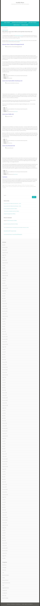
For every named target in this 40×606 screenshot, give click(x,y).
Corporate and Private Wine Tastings (19, 22)
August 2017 (4, 438)
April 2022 (3, 298)
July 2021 (3, 321)
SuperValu (27, 186)
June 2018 (4, 413)
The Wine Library (24, 24)
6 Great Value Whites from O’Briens (12, 223)
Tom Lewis (5, 227)
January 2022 (4, 306)
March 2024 (4, 270)
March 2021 (4, 331)
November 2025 (4, 247)
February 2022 (4, 303)
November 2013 (4, 550)
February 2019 (4, 392)
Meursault (14, 186)
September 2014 (5, 525)
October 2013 (4, 553)
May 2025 (3, 257)
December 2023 (5, 272)
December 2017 (5, 428)
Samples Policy (17, 24)
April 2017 (3, 448)
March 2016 (4, 481)
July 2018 (3, 410)
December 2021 (5, 308)
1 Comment (4, 187)
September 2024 (5, 262)
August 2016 (4, 469)
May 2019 (3, 385)
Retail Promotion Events (6, 582)
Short (3, 585)
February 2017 (4, 453)
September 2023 (5, 275)
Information (4, 570)
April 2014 (3, 537)
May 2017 (3, 446)
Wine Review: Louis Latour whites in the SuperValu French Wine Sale (17, 31)
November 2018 (4, 400)
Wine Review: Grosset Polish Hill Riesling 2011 (15, 234)
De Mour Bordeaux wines (19, 35)
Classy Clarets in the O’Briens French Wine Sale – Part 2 (12, 203)
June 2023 (4, 280)
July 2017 (3, 441)
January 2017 (4, 456)
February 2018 (4, 423)
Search (5, 195)
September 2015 (5, 494)
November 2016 (4, 461)
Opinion (3, 577)
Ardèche (6, 185)
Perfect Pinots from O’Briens (12, 220)
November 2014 (4, 520)
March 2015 (4, 509)
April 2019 (3, 387)
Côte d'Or (22, 185)
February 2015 (4, 512)
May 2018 (3, 415)
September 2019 (5, 374)
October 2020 (4, 341)
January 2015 (4, 514)
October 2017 (4, 433)
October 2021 (4, 313)
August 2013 (4, 555)
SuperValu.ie (16, 111)
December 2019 (5, 367)
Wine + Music (4, 595)
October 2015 (4, 492)
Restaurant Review (5, 580)
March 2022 (4, 300)
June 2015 (4, 502)
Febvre (7, 186)
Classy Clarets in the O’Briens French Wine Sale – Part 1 (12, 206)
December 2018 (5, 397)
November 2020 (4, 339)
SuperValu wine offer (32, 186)
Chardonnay (19, 185)
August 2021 (4, 318)
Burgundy (12, 185)
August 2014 (4, 527)
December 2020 (5, 336)
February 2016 (4, 484)
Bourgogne (9, 185)
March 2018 (4, 420)
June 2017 (4, 443)
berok (5, 223)
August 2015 (4, 497)
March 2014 (4, 540)
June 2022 (4, 293)
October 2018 (4, 402)
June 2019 (4, 382)
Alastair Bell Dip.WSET (7, 230)
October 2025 (4, 250)
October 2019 (4, 372)
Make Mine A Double (5, 575)
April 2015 (3, 507)
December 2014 (5, 517)
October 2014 (4, 522)
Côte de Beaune (27, 185)
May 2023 (3, 283)
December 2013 (5, 548)
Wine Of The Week (5, 598)
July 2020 (3, 349)
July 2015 (3, 499)
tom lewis (5, 234)
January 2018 (4, 425)
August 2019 (4, 377)
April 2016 (3, 479)
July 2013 (3, 558)
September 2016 (5, 466)
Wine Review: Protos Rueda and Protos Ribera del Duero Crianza (18, 227)
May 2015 (3, 504)
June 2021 (4, 323)
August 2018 (4, 407)
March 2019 (4, 390)
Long (3, 572)
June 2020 (4, 351)
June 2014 (4, 532)
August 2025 (4, 255)
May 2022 (3, 295)
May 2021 (3, 326)
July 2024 (3, 265)
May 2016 (3, 476)
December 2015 (5, 489)
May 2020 (3, 354)
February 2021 (4, 334)
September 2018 (5, 405)
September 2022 (5, 288)
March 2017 (4, 451)
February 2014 (4, 542)
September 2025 (5, 252)
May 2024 (3, 267)
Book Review (4, 564)
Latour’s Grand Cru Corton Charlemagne (15, 40)
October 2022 (4, 285)
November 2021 (4, 311)
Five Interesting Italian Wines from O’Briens (10, 208)
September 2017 (5, 435)
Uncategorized (5, 30)
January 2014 (4, 545)
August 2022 (4, 290)
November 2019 (4, 369)
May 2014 (3, 535)
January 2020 (4, 364)
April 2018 (3, 418)
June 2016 (4, 474)
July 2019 (3, 379)
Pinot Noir (18, 186)
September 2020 (5, 344)
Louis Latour (10, 186)
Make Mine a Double (32, 22)
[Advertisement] (20, 12)
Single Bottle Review (5, 587)
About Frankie (7, 22)
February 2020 (4, 362)
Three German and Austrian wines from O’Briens (11, 211)
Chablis (16, 185)
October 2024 (4, 260)
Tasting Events (4, 590)
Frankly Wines (20, 2)
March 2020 (4, 359)
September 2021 (5, 316)
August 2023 (4, 278)
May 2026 (3, 244)
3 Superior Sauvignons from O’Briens (9, 213)
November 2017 (4, 430)
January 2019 (4, 395)
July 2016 (3, 471)
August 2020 (4, 346)
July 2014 (3, 530)
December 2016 (5, 458)
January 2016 (4, 486)
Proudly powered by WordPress (13, 604)
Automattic (30, 604)
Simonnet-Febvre (22, 186)
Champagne (4, 567)
